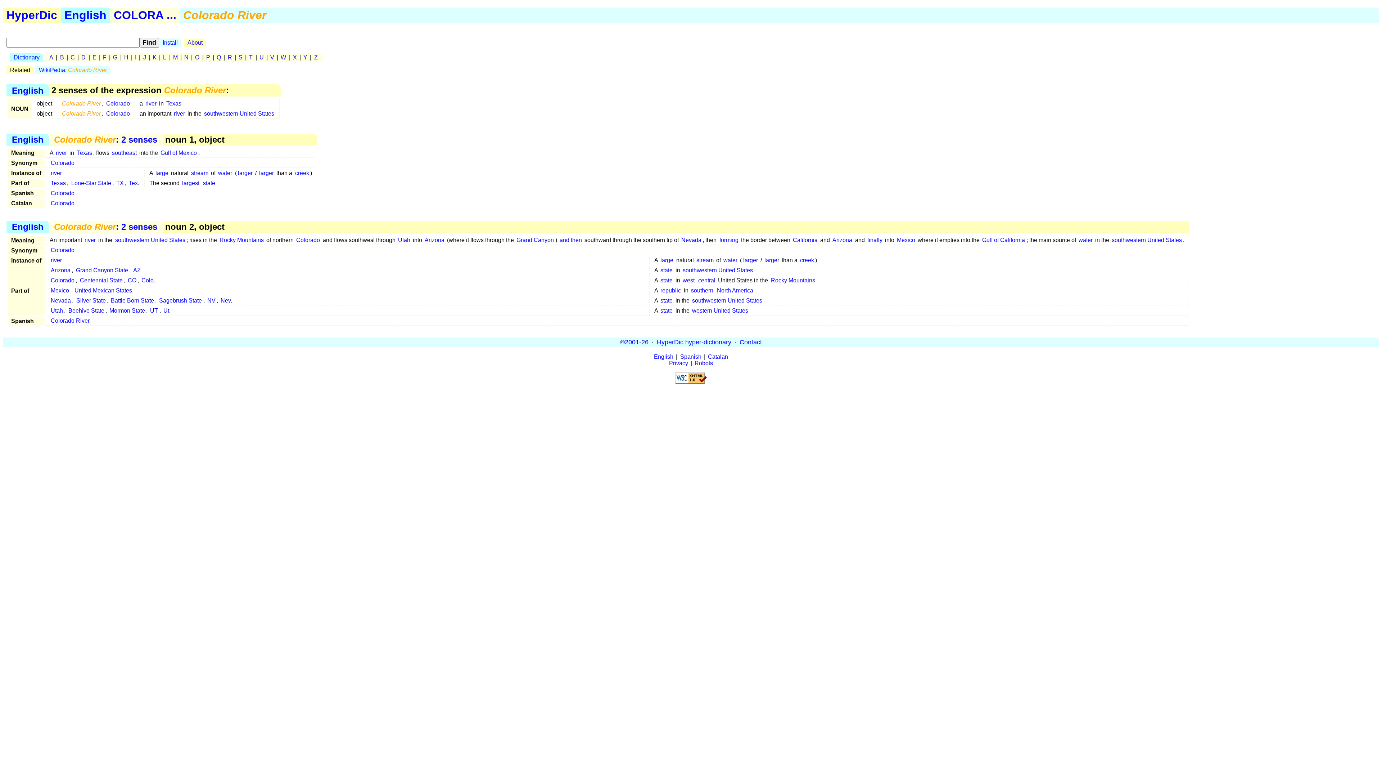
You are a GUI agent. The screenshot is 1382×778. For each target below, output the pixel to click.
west (689, 280)
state (209, 183)
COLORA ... (145, 15)
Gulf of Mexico (179, 153)
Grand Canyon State (102, 270)
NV (211, 301)
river (151, 103)
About (195, 43)
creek (302, 173)
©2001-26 (634, 342)
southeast (124, 153)
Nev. (226, 301)
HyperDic (31, 15)
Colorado (118, 103)
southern (702, 290)
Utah (404, 240)
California (805, 240)
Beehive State (86, 311)
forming (729, 240)
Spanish (690, 357)
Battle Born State (132, 301)
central (706, 280)
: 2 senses (105, 139)
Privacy (678, 363)
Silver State (91, 301)
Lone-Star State (91, 183)
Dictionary (27, 57)
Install (170, 43)
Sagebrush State (180, 301)
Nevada (691, 240)
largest (190, 183)
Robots (704, 363)
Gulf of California (1003, 240)
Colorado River (70, 321)
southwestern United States (239, 114)
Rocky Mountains (242, 240)
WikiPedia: (73, 70)
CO (132, 280)
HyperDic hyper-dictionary (694, 342)
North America (735, 290)
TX (120, 183)
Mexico (906, 240)
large (161, 173)
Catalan (718, 357)
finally (874, 240)
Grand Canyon (535, 240)
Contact (751, 342)
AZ (137, 270)
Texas (173, 103)
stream (199, 173)
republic (670, 290)
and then (571, 240)
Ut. (167, 311)
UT (154, 311)
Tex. (134, 183)
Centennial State (101, 280)
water (225, 173)
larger (245, 173)
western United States (720, 311)
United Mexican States (103, 290)
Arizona (434, 240)
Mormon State (127, 311)
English (85, 15)
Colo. (148, 280)
